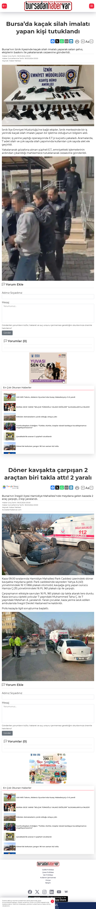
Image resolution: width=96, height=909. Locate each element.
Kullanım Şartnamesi (48, 878)
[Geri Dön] (4, 5)
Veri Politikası (48, 875)
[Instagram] (44, 892)
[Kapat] (52, 901)
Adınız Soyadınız (12, 292)
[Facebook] (30, 892)
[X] (37, 892)
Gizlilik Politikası (48, 870)
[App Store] (58, 899)
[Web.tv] (66, 892)
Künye (48, 880)
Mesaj (5, 302)
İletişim (48, 883)
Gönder (7, 333)
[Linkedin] (51, 892)
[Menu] (91, 5)
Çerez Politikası (48, 872)
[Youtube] (59, 892)
